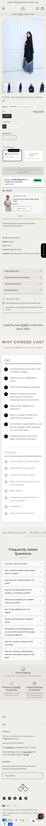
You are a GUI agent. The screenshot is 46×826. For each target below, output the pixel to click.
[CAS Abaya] (23, 8)
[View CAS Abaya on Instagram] (4, 798)
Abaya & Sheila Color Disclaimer (17, 277)
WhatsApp (9, 747)
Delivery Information (13, 284)
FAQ (3, 813)
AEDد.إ (8, 806)
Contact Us (5, 815)
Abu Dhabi (27, 752)
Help (4, 724)
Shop (4, 717)
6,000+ (25, 325)
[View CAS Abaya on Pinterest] (26, 798)
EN (16, 805)
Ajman (26, 754)
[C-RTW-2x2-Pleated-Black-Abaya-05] (7, 87)
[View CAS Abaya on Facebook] (15, 798)
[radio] (7, 116)
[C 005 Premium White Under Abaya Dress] (8, 203)
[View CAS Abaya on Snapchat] (20, 798)
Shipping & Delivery (13, 813)
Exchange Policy (11, 290)
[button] (37, 8)
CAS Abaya (10, 810)
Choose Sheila (8, 147)
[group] (23, 2)
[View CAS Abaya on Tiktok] (9, 798)
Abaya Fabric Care (12, 271)
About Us (36, 813)
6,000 (20, 14)
